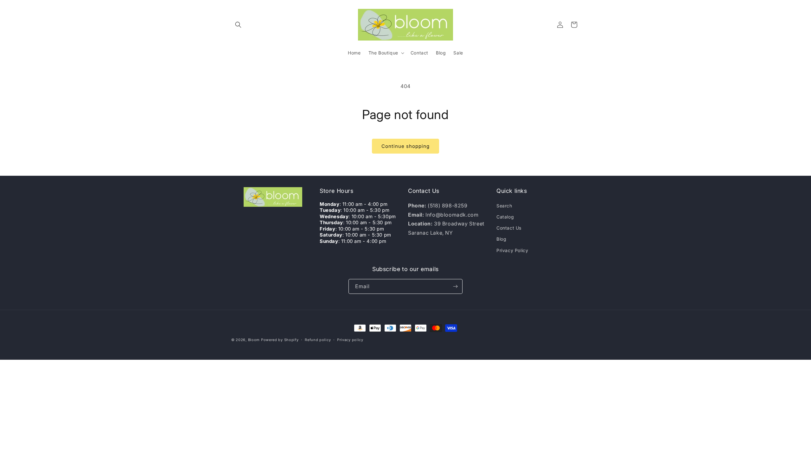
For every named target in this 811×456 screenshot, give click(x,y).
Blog (501, 239)
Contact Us (508, 228)
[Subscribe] (455, 286)
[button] (238, 25)
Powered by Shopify (280, 340)
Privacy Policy (512, 250)
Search (504, 205)
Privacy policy (350, 340)
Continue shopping (405, 146)
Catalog (505, 216)
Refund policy (318, 340)
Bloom (254, 340)
